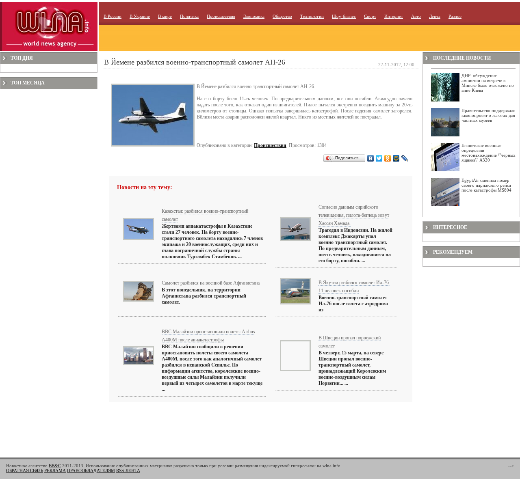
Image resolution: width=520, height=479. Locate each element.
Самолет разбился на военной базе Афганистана (211, 283)
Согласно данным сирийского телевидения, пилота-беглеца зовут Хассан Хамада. (353, 215)
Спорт (370, 16)
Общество (282, 16)
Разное (455, 16)
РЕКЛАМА (55, 470)
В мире (165, 16)
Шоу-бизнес (344, 16)
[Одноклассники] (388, 158)
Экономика (253, 16)
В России (112, 16)
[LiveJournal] (405, 158)
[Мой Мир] (396, 158)
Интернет (393, 16)
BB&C (55, 465)
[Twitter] (379, 158)
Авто (416, 16)
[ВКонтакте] (370, 158)
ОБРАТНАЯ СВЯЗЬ (24, 470)
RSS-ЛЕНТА (128, 470)
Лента (434, 16)
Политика (189, 16)
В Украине (140, 16)
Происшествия (221, 16)
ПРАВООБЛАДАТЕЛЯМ (91, 470)
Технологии (312, 16)
